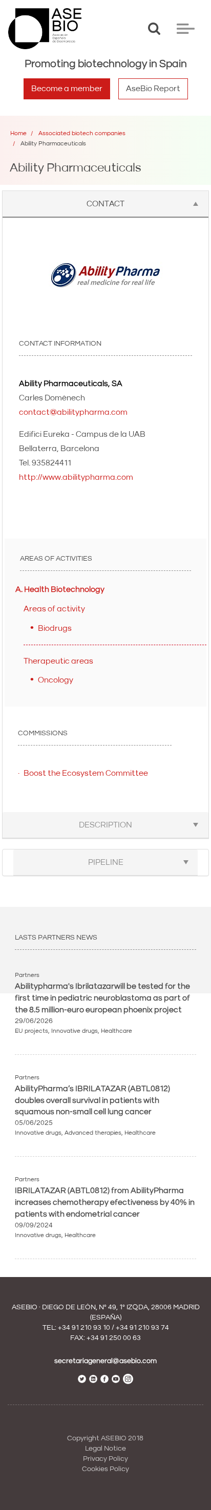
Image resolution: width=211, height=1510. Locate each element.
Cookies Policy (105, 1469)
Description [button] (105, 825)
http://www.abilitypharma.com (76, 477)
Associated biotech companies (81, 133)
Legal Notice (105, 1448)
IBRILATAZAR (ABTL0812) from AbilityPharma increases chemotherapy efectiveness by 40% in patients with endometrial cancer (105, 1202)
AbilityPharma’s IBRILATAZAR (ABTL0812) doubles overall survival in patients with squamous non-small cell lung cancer (92, 1100)
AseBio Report (153, 88)
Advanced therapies (93, 1133)
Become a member (66, 88)
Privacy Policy (105, 1458)
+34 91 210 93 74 (142, 1327)
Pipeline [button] (105, 862)
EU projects (31, 1031)
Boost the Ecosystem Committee (86, 773)
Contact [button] (105, 204)
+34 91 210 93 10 (84, 1327)
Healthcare (116, 1031)
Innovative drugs (74, 1031)
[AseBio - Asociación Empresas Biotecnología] (44, 28)
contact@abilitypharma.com (73, 412)
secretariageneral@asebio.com (105, 1361)
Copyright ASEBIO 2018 (105, 1438)
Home (18, 133)
